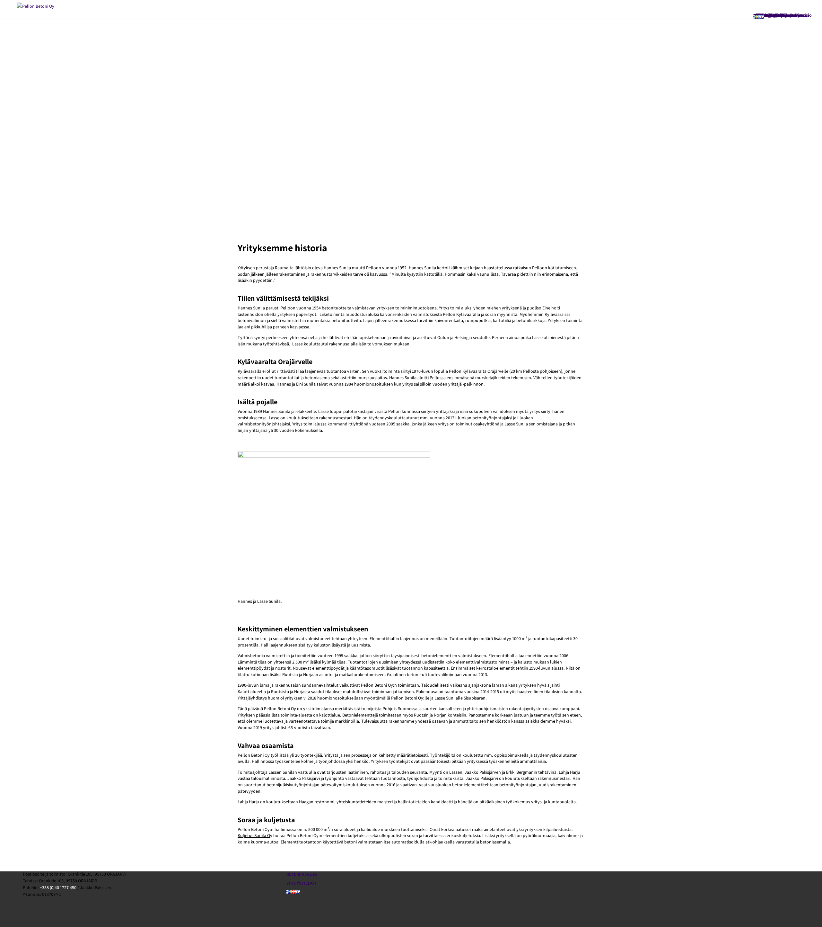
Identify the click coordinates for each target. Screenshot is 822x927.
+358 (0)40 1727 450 (58, 887)
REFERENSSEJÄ (301, 874)
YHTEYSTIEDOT (301, 883)
